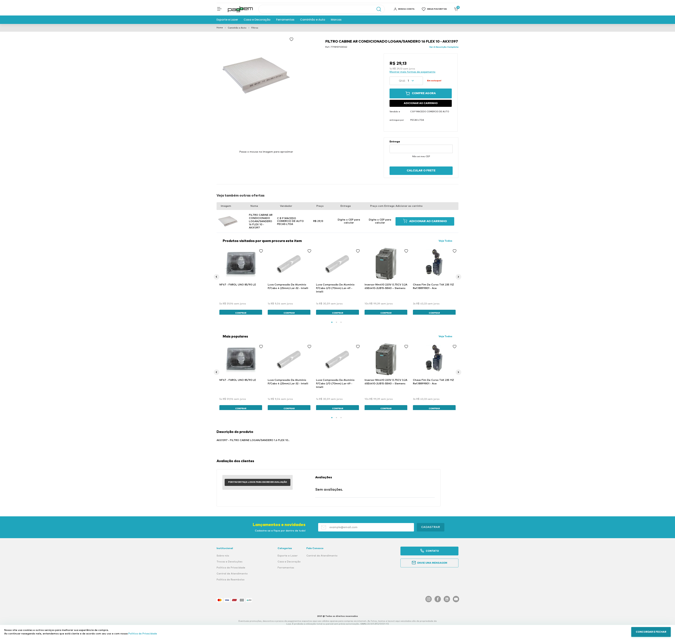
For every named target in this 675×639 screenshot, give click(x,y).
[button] (219, 9)
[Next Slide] (458, 277)
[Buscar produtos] (377, 9)
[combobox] (321, 9)
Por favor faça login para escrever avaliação (257, 482)
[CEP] (421, 146)
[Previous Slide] (216, 277)
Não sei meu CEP (421, 157)
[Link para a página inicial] (220, 27)
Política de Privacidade (142, 633)
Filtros (254, 28)
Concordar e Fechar (651, 632)
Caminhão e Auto (237, 28)
